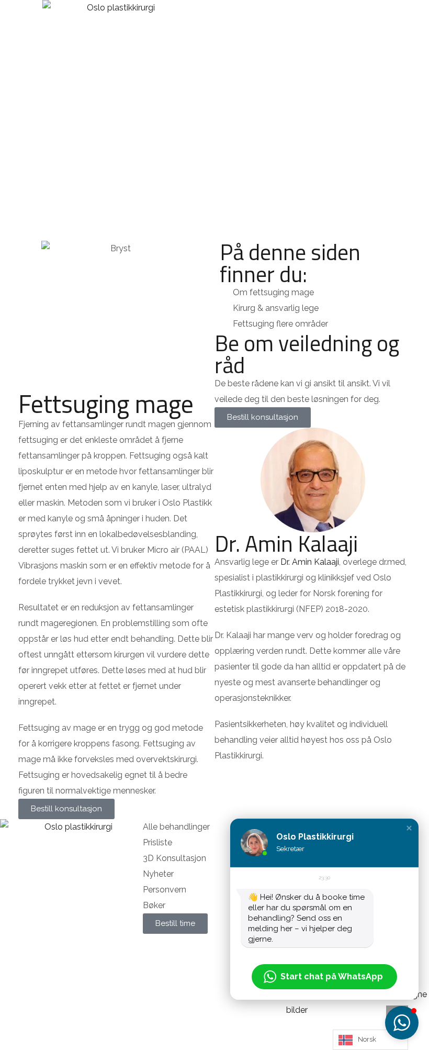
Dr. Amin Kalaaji (286, 543)
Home (142, 173)
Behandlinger (194, 173)
